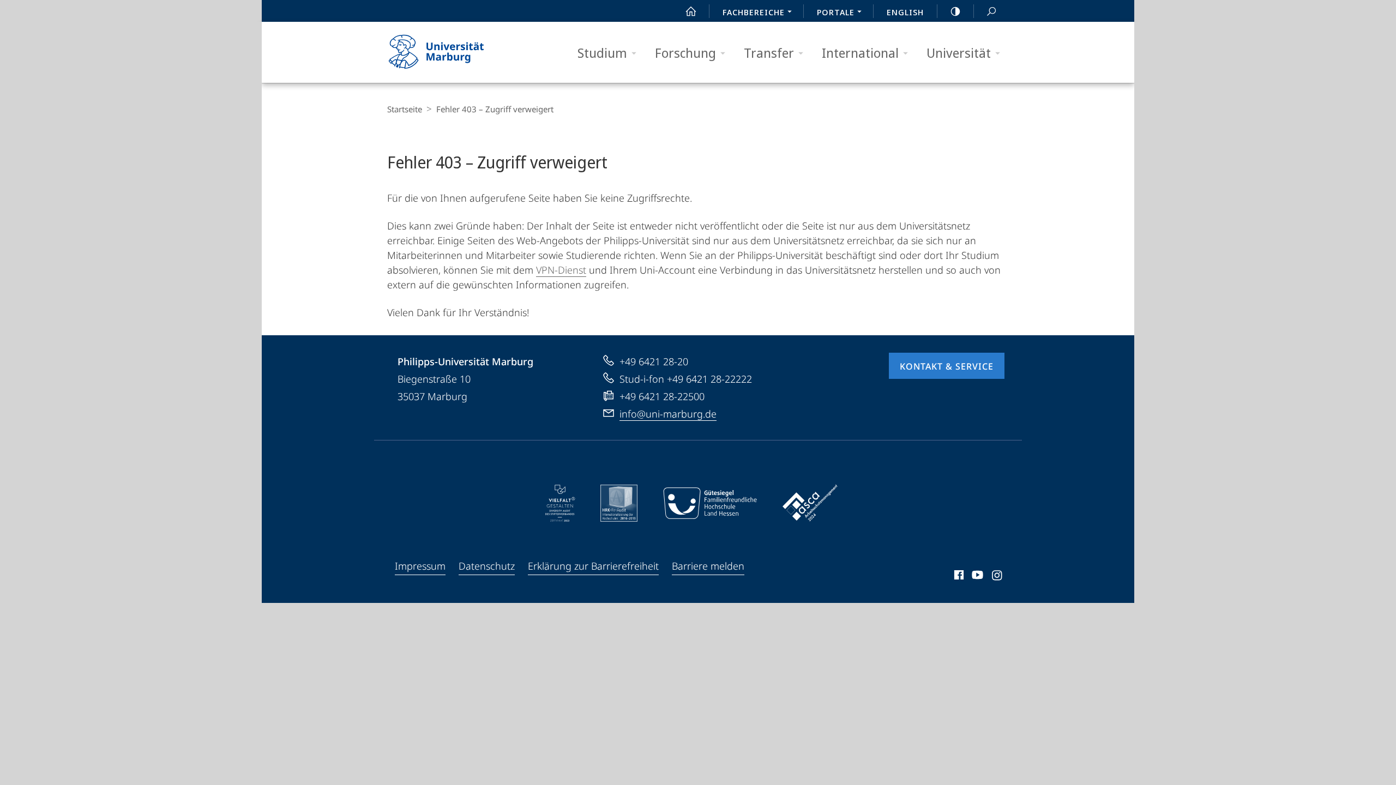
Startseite (404, 109)
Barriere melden (708, 565)
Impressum (420, 565)
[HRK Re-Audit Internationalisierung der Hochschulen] (618, 503)
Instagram (997, 576)
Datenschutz (487, 565)
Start (691, 11)
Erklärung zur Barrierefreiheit (593, 565)
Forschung (685, 53)
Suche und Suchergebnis (991, 11)
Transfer (769, 53)
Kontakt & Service (947, 366)
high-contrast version (955, 11)
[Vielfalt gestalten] (560, 503)
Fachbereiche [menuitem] (754, 12)
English (905, 12)
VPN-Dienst (561, 269)
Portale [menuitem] (836, 12)
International (860, 53)
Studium (602, 53)
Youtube (976, 576)
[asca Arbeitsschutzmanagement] (810, 503)
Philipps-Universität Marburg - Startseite (455, 52)
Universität (958, 53)
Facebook (958, 576)
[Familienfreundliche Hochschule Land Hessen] (710, 503)
